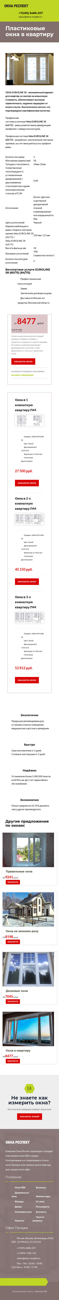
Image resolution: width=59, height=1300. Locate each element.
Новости (19, 1220)
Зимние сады (43, 1196)
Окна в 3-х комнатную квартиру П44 (25, 602)
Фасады (19, 1201)
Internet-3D (40, 1291)
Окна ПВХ (20, 1187)
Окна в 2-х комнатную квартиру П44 (25, 503)
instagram (42, 1281)
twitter (24, 1281)
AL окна (40, 1201)
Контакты (41, 1211)
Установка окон (23, 1211)
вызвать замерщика (22, 374)
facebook (14, 1281)
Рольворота (42, 1206)
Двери (18, 1206)
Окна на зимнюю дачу (22, 931)
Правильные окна (19, 871)
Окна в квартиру (18, 1050)
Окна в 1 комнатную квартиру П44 (25, 405)
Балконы (41, 1187)
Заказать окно (23, 361)
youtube (33, 1281)
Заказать (12, 882)
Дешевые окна (17, 991)
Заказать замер (29, 1116)
